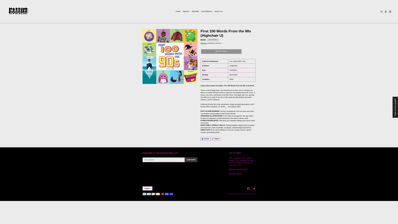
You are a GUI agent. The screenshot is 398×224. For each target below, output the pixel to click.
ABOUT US (246, 160)
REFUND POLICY (235, 174)
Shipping (203, 43)
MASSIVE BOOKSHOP (237, 194)
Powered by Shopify (249, 194)
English (146, 188)
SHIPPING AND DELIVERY (238, 169)
